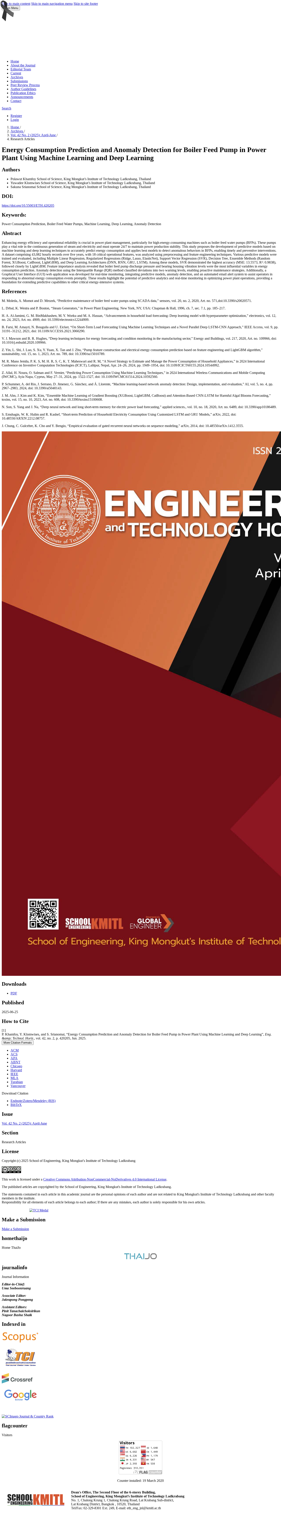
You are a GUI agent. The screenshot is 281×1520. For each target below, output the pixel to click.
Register (16, 116)
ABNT (15, 1062)
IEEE (14, 1074)
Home (15, 61)
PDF (14, 993)
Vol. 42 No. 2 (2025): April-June (34, 135)
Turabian (17, 1082)
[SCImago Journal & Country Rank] (28, 1416)
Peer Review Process (25, 85)
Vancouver (18, 1086)
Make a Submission (15, 1229)
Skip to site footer (86, 3)
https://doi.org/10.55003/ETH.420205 (28, 205)
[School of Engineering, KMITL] (35, 1504)
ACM (15, 1050)
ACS (14, 1054)
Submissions (19, 81)
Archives (17, 77)
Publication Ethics (23, 93)
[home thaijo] (140, 1258)
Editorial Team (21, 69)
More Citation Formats (18, 1042)
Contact (16, 101)
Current (16, 73)
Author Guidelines (23, 89)
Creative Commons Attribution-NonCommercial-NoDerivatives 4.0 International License (104, 1179)
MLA (14, 1078)
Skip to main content (16, 3)
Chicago (16, 1066)
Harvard (16, 1070)
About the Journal (23, 65)
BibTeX (16, 1105)
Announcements (22, 97)
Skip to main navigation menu (52, 3)
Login (15, 120)
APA (14, 1058)
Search (6, 108)
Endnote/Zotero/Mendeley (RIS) (33, 1101)
